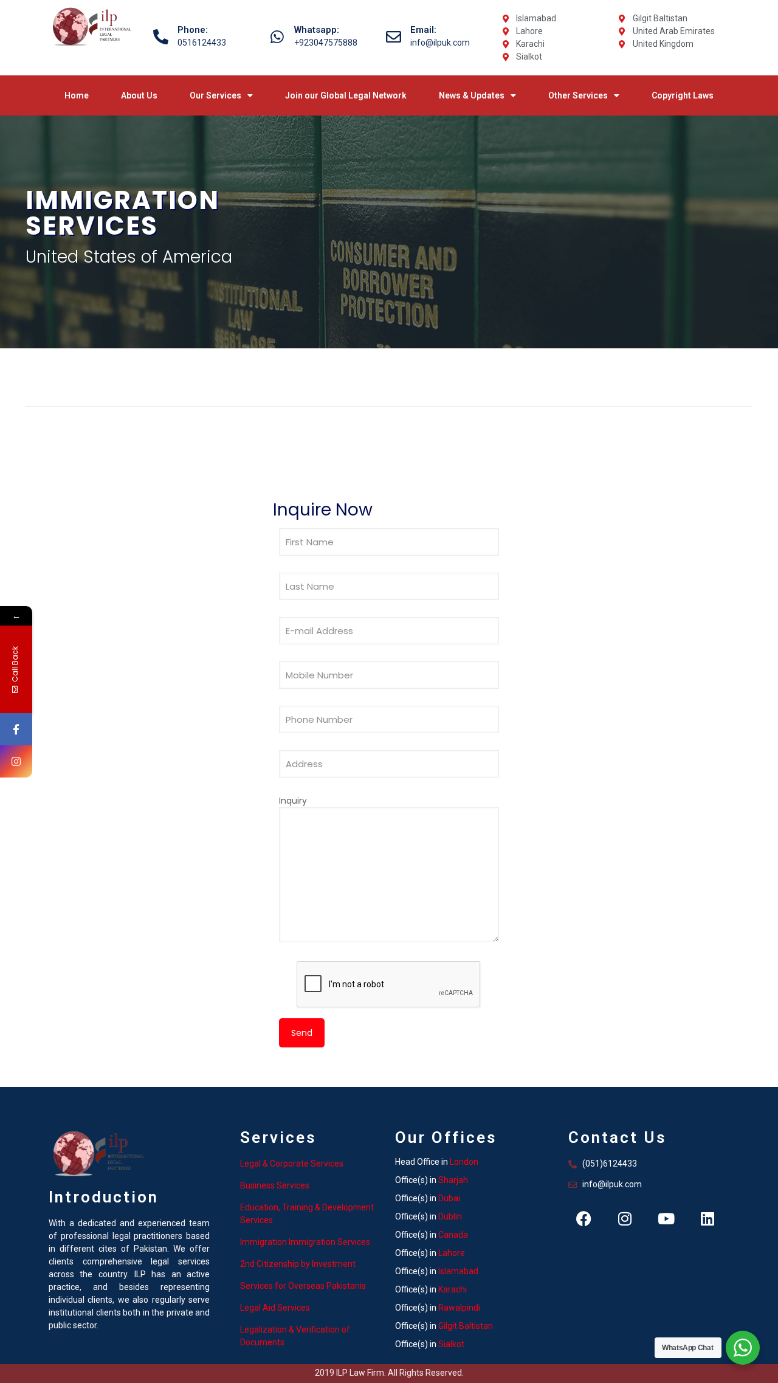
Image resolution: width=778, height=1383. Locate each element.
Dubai (449, 1198)
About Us (139, 95)
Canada (453, 1235)
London (464, 1162)
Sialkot (451, 1344)
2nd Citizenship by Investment (298, 1264)
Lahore (451, 1253)
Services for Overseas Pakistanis (303, 1286)
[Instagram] (625, 1218)
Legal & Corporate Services (291, 1163)
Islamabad (458, 1271)
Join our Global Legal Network (346, 95)
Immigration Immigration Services (305, 1242)
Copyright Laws (683, 95)
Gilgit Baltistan (465, 1326)
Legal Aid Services (275, 1307)
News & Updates (471, 95)
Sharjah (453, 1180)
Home (76, 95)
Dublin (450, 1216)
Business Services (274, 1185)
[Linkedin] (707, 1218)
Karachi (452, 1289)
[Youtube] (666, 1218)
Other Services (578, 95)
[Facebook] (583, 1218)
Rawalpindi (459, 1307)
